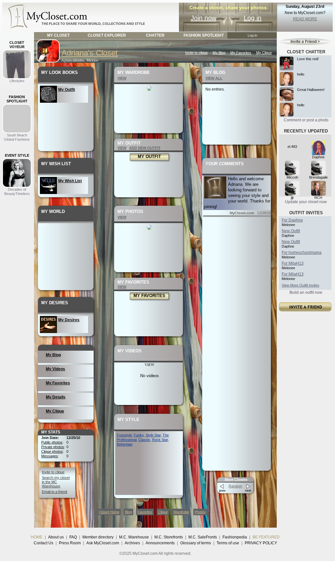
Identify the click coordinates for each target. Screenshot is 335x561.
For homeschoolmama (302, 252)
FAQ (73, 537)
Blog (128, 512)
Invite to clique (196, 53)
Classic (144, 440)
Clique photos (52, 451)
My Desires (68, 320)
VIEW (121, 78)
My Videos (55, 369)
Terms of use (228, 543)
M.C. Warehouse (134, 537)
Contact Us (43, 543)
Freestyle (124, 435)
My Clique (264, 53)
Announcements (160, 543)
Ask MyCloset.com (102, 543)
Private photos (52, 447)
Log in (252, 18)
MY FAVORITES (149, 295)
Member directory (98, 537)
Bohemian (124, 444)
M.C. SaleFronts (202, 537)
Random (235, 486)
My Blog (219, 53)
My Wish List (70, 181)
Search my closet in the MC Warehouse (56, 482)
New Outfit (291, 231)
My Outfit (66, 89)
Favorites (144, 512)
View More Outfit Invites (300, 285)
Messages (49, 456)
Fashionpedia (234, 537)
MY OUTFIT (149, 156)
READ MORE (305, 19)
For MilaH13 (293, 263)
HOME (37, 537)
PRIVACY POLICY (261, 543)
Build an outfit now (306, 292)
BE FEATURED (266, 537)
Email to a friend (54, 492)
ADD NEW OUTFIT (145, 148)
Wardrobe (181, 512)
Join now (203, 18)
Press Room (70, 543)
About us (56, 537)
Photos (200, 512)
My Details (55, 397)
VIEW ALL (213, 78)
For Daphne (292, 220)
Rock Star (160, 440)
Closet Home (109, 512)
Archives (132, 543)
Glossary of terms (195, 543)
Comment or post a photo (306, 120)
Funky (139, 435)
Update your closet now (306, 202)
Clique (163, 512)
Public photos (51, 442)
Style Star (153, 435)
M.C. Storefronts (168, 537)
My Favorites (240, 53)
